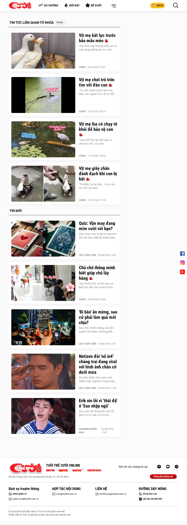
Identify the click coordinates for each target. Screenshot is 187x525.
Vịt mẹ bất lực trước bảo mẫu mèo (97, 38)
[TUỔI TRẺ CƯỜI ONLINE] (25, 469)
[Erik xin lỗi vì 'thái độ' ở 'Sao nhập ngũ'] (43, 416)
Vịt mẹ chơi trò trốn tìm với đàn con (96, 82)
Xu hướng (51, 5)
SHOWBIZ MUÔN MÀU (88, 431)
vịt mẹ (59, 22)
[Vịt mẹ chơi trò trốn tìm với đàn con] (43, 95)
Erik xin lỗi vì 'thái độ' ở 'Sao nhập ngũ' (98, 403)
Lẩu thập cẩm (87, 255)
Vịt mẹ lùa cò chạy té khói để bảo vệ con (98, 126)
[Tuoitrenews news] (94, 470)
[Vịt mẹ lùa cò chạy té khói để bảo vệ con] (43, 139)
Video (82, 67)
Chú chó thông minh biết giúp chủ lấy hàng (97, 273)
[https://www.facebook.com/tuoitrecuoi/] (159, 466)
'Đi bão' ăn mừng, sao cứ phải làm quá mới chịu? (98, 317)
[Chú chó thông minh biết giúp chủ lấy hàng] (43, 283)
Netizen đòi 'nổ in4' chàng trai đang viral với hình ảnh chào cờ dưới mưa (98, 364)
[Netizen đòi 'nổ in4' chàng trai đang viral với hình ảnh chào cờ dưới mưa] (43, 372)
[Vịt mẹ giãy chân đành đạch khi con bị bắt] (43, 184)
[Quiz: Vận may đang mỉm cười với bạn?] (43, 239)
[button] (113, 6)
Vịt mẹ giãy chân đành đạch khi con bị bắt (98, 174)
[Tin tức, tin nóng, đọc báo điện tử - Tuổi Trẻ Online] (51, 470)
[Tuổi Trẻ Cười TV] (168, 466)
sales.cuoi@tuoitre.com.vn (26, 499)
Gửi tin (160, 5)
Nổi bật (74, 5)
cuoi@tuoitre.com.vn (66, 494)
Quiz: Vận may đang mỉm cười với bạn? (97, 226)
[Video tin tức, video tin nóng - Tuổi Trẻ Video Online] (79, 470)
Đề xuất (96, 5)
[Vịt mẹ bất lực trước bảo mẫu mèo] (43, 51)
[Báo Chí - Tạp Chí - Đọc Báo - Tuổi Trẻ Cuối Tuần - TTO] (64, 470)
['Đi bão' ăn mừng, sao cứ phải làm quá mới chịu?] (43, 327)
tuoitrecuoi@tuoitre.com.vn (113, 494)
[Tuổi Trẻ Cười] (176, 466)
